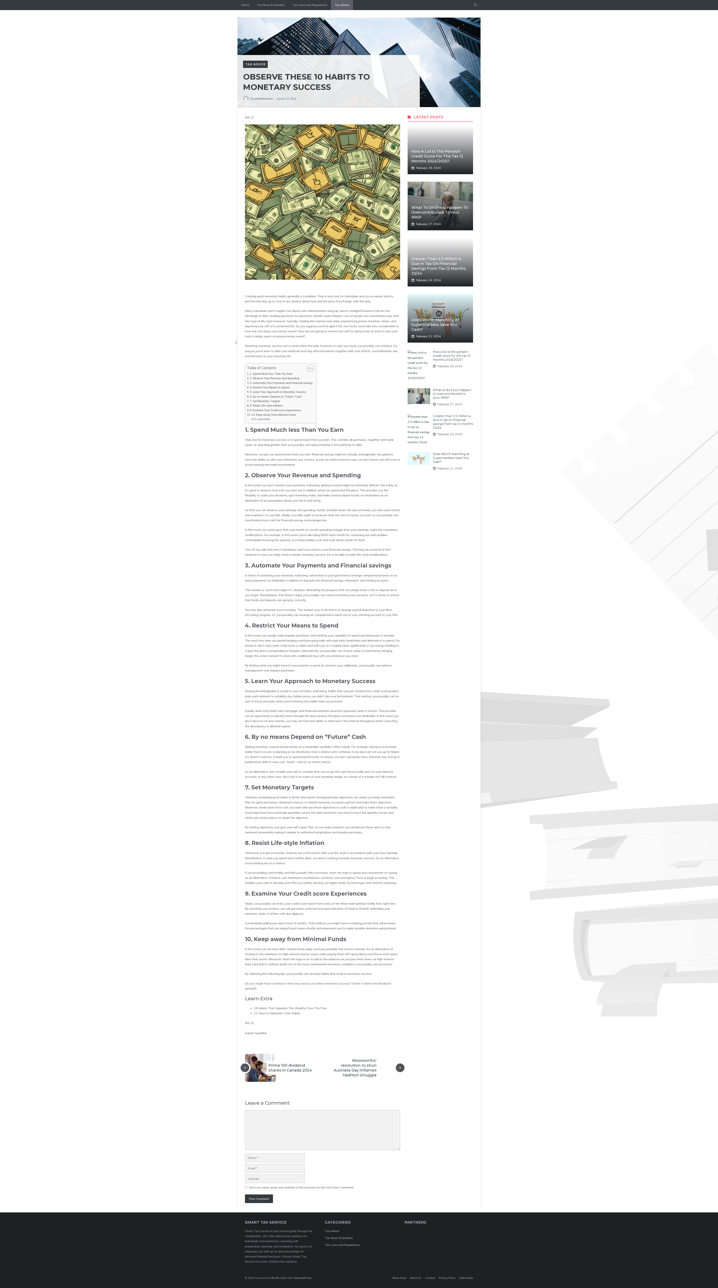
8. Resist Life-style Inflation (266, 405)
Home (245, 5)
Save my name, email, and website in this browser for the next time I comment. (301, 1187)
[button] (475, 5)
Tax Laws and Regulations (309, 5)
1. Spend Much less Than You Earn (271, 374)
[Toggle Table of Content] (308, 368)
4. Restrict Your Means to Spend (269, 387)
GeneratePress (303, 1278)
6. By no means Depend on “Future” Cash (276, 396)
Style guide (466, 1278)
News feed (399, 1278)
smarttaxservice (263, 98)
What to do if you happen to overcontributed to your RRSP (439, 212)
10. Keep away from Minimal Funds (273, 414)
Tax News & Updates (271, 5)
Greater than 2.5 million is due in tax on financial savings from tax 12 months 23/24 (453, 421)
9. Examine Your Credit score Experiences (275, 410)
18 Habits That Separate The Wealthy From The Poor (290, 1008)
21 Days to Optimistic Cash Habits (277, 1013)
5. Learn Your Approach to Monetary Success (278, 392)
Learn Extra (263, 419)
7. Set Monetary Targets (265, 401)
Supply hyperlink (256, 1033)
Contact (430, 1278)
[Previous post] (245, 1067)
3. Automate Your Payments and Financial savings (281, 383)
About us (415, 1278)
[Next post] (400, 1067)
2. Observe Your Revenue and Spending (274, 378)
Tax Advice (342, 5)
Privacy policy (447, 1278)
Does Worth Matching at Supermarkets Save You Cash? (435, 325)
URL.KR (274, 1278)
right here (389, 903)
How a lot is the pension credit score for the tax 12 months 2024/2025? (437, 156)
